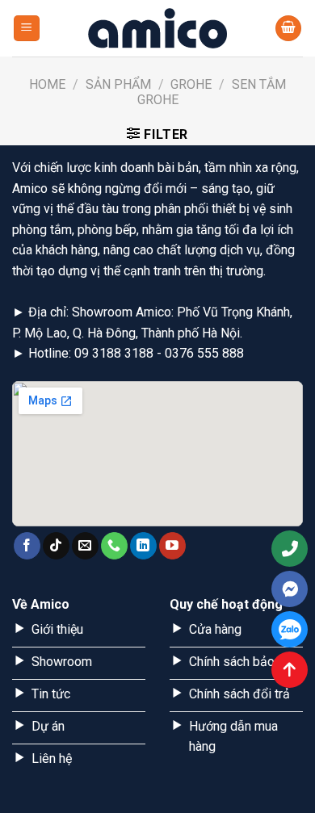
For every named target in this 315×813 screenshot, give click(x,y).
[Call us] (114, 545)
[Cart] (288, 28)
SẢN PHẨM (118, 84)
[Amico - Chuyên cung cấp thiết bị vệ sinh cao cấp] (157, 28)
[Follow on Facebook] (27, 545)
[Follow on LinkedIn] (143, 545)
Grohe (191, 84)
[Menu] (27, 28)
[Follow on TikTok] (56, 545)
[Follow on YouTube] (172, 545)
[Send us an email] (85, 545)
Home (47, 84)
